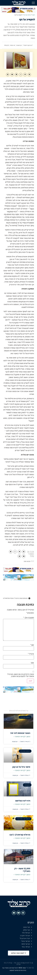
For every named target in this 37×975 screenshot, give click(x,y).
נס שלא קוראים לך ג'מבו (20, 834)
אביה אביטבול (25, 938)
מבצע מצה (27, 561)
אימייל (31, 654)
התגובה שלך (28, 618)
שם (32, 645)
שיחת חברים (27, 15)
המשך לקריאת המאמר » (22, 736)
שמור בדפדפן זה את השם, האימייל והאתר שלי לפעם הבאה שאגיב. (20, 675)
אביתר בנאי (26, 946)
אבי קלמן (26, 930)
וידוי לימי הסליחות (22, 800)
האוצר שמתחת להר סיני (20, 733)
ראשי (33, 15)
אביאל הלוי (26, 932)
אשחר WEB (22, 968)
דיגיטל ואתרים (14, 968)
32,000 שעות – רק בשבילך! (22, 869)
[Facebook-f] (23, 913)
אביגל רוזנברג (25, 935)
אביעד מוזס (26, 944)
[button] (33, 2)
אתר (32, 663)
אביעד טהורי (25, 941)
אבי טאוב (26, 927)
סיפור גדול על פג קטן (21, 766)
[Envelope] (14, 913)
